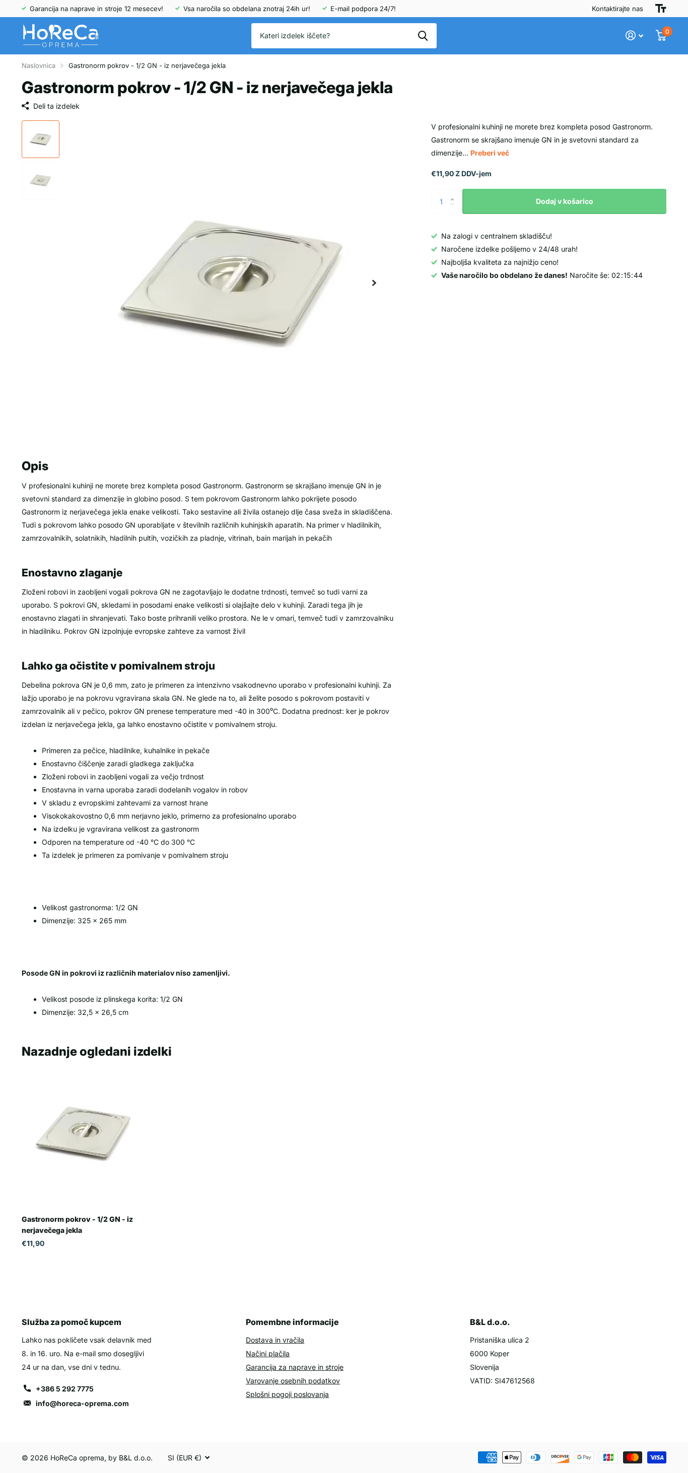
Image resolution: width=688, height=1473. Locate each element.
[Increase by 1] (454, 192)
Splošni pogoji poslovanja (287, 1394)
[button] (374, 283)
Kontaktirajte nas (617, 9)
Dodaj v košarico (564, 201)
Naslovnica (38, 65)
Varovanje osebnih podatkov (293, 1380)
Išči (423, 35)
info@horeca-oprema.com (82, 1403)
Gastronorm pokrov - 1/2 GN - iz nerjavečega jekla (77, 1224)
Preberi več (489, 153)
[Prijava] (635, 35)
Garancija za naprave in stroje (294, 1367)
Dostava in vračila (275, 1340)
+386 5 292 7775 (65, 1388)
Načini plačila (268, 1353)
